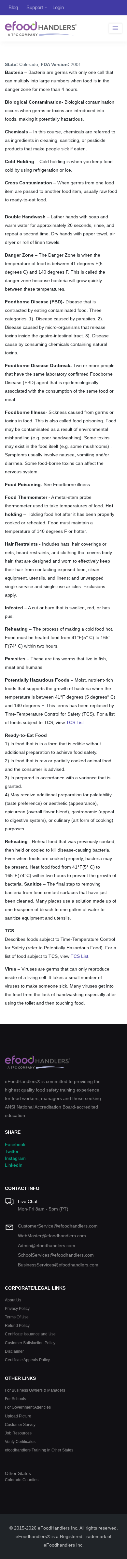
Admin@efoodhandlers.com (46, 1245)
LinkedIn (13, 1165)
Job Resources (18, 1433)
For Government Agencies (28, 1407)
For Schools (15, 1399)
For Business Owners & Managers (35, 1390)
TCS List (75, 722)
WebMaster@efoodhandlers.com (52, 1235)
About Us (13, 1300)
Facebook (15, 1144)
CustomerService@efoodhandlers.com (58, 1226)
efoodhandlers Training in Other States (39, 1450)
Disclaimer (14, 1351)
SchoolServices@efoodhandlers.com (56, 1255)
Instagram (15, 1158)
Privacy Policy (17, 1308)
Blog (13, 7)
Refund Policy (17, 1325)
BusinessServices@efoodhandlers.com (58, 1264)
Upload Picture (18, 1416)
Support (34, 7)
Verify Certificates (20, 1441)
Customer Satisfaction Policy (30, 1343)
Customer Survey (20, 1424)
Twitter (12, 1151)
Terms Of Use (17, 1317)
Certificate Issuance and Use (30, 1334)
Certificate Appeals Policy (27, 1360)
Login (58, 7)
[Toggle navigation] (115, 28)
